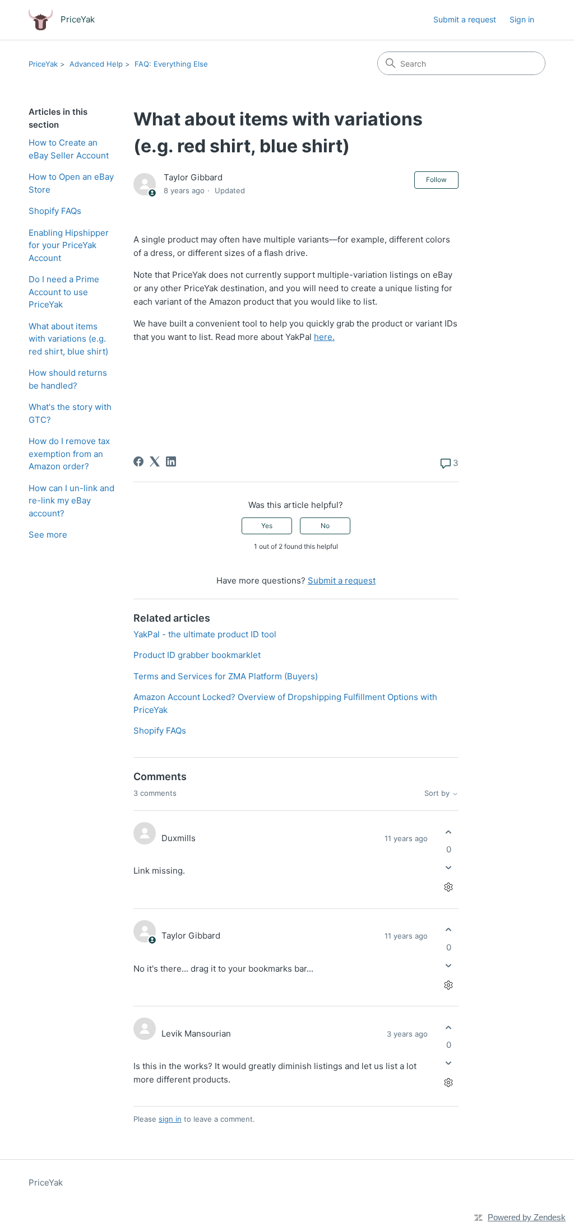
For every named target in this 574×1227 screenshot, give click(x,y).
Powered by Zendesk (527, 1217)
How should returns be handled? (68, 379)
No (325, 525)
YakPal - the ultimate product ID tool (204, 634)
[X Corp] (155, 461)
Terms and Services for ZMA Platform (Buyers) (225, 676)
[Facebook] (138, 461)
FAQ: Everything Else (171, 63)
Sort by (438, 793)
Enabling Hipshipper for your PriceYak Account (69, 245)
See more (48, 534)
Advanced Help (96, 63)
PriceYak (43, 63)
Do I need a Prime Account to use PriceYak (64, 292)
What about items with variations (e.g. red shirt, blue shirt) (68, 339)
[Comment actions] (449, 887)
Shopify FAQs (55, 211)
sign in (170, 1118)
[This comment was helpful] (449, 832)
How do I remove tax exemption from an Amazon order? (69, 454)
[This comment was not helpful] (449, 868)
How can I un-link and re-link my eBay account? (71, 501)
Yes (266, 525)
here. (324, 337)
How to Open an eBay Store (71, 183)
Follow (436, 179)
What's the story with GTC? (70, 413)
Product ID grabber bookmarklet (197, 655)
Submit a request (464, 19)
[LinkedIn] (171, 461)
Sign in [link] (522, 19)
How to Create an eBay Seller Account (69, 149)
